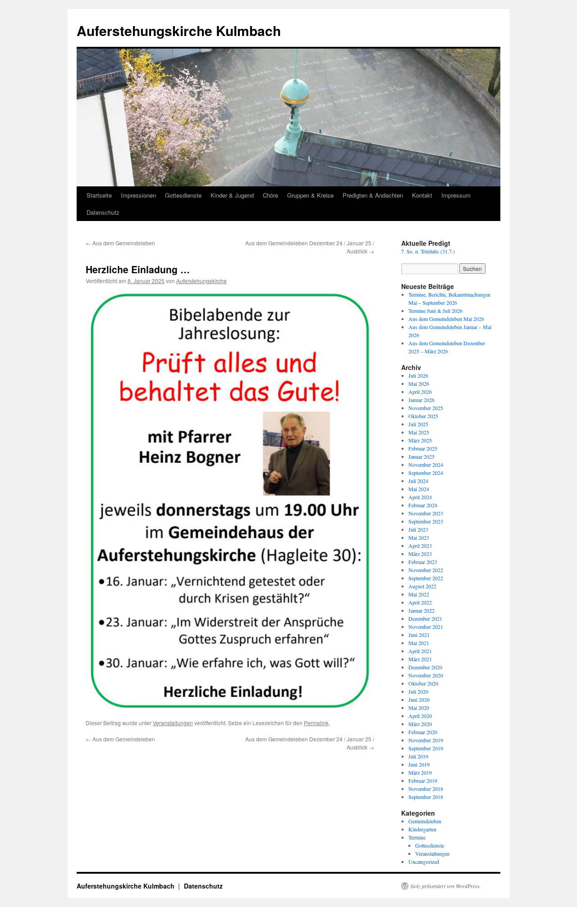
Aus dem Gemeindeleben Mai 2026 (446, 318)
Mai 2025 (418, 432)
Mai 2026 (418, 383)
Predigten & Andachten (373, 195)
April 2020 (420, 715)
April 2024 (420, 497)
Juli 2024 (418, 480)
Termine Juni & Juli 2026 (435, 310)
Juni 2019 (419, 764)
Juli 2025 (418, 424)
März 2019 (420, 772)
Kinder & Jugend (232, 195)
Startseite (99, 195)
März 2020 (420, 723)
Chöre (270, 195)
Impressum (456, 195)
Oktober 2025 (423, 416)
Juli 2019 (418, 756)
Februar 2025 (422, 448)
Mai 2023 (418, 537)
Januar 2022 (421, 610)
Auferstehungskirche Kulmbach (179, 30)
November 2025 (425, 407)
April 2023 (420, 545)
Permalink (316, 723)
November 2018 (425, 788)
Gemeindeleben (424, 821)
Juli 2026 (418, 375)
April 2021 (420, 650)
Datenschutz (103, 212)
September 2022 (425, 578)
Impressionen (138, 195)
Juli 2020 (418, 691)
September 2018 (425, 796)
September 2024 (425, 472)
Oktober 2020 (423, 683)
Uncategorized (423, 861)
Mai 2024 (418, 488)
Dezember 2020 (425, 667)
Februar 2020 (422, 732)
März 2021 (420, 659)
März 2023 (420, 553)
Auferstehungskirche (201, 280)
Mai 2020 (418, 707)
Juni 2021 (419, 634)
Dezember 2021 (425, 618)
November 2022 (425, 569)
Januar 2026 (421, 399)
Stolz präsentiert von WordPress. (445, 885)
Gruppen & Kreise (310, 195)
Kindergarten (422, 829)
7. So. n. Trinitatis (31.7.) (428, 251)
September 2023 (425, 521)
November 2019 (425, 740)
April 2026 (420, 391)
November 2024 (425, 464)
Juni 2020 (419, 699)
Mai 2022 (418, 594)
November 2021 (425, 626)
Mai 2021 (418, 642)
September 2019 (425, 748)
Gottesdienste (183, 195)
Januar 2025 (421, 456)
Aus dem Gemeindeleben (120, 243)
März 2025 (420, 440)
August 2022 (422, 586)
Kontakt (422, 195)
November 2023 (425, 513)
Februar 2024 (422, 505)
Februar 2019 (422, 780)
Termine (417, 837)
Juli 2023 (418, 529)
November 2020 (425, 675)
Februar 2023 (422, 561)
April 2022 (420, 602)
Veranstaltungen (173, 723)
